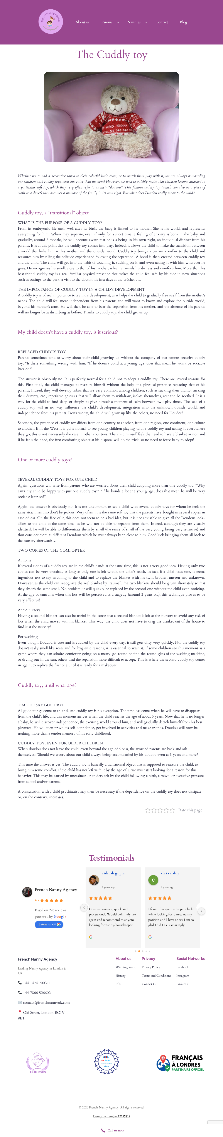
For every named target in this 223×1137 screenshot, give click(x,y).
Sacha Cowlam (114, 873)
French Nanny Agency (56, 890)
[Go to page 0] (135, 951)
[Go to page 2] (143, 951)
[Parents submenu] (118, 22)
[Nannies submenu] (146, 22)
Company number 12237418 (111, 1116)
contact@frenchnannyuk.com (46, 1002)
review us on (46, 924)
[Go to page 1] (139, 951)
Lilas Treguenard (175, 873)
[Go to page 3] (146, 951)
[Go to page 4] (149, 951)
